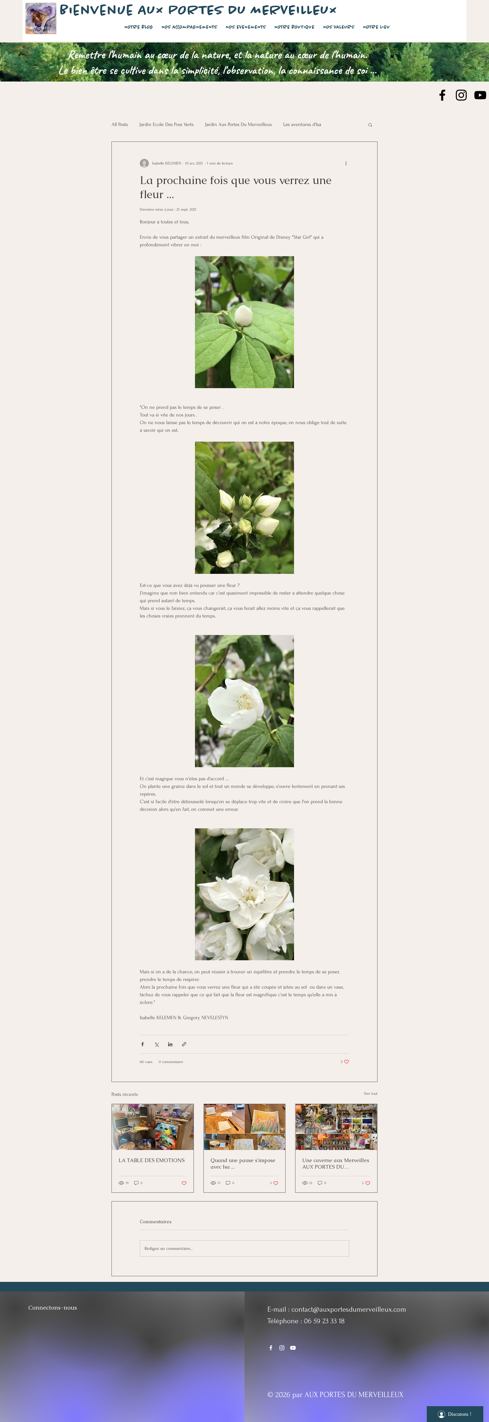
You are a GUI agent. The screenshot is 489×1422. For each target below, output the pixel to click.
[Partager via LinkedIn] (170, 1044)
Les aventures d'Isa (302, 124)
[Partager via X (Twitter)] (156, 1044)
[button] (370, 124)
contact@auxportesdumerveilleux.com (348, 1309)
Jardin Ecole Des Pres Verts (166, 124)
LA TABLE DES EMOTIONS (152, 1160)
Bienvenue (99, 10)
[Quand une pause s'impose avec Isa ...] (245, 1127)
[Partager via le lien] (184, 1044)
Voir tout (371, 1093)
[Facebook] (442, 95)
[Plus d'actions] (345, 163)
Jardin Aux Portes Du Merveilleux (238, 124)
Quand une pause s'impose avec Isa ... (243, 1163)
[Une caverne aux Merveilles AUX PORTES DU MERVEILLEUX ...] (336, 1127)
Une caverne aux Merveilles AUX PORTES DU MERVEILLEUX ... (335, 1163)
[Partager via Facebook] (142, 1044)
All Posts (119, 124)
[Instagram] (461, 95)
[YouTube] (480, 95)
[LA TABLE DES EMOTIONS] (153, 1127)
